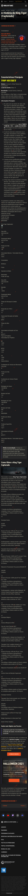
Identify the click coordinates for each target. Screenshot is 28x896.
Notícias (8, 10)
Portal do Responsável (8, 846)
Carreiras (4, 852)
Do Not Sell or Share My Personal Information (11, 856)
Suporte (3, 827)
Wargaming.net (9, 893)
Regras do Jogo (5, 849)
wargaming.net (8, 862)
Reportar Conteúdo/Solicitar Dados (11, 836)
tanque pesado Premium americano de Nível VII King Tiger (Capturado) (8, 41)
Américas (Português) (10, 822)
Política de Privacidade (8, 842)
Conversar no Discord (7, 26)
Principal (3, 10)
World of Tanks (7, 6)
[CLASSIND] (3, 870)
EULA (2, 839)
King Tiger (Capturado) (18, 776)
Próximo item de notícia (23, 805)
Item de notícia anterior (4, 805)
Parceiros (4, 830)
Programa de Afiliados (7, 833)
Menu (26, 6)
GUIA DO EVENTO (14, 780)
